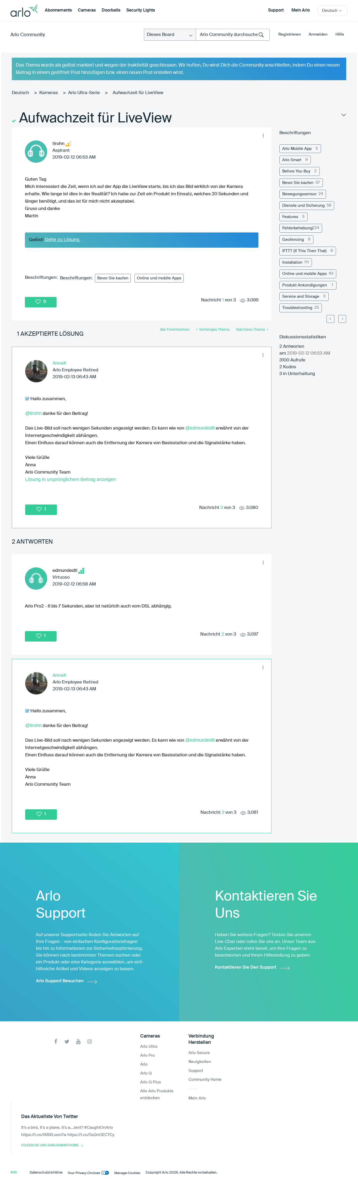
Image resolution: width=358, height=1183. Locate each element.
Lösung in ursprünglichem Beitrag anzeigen (70, 479)
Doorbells (111, 10)
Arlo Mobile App (297, 149)
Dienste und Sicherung (303, 206)
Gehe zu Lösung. (62, 239)
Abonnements (58, 10)
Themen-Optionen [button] (343, 116)
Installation (292, 262)
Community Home (204, 1080)
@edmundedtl (200, 428)
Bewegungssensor (299, 194)
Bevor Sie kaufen (112, 278)
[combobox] (233, 35)
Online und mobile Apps (159, 278)
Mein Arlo (300, 10)
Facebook (55, 1041)
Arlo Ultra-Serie (84, 93)
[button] (263, 135)
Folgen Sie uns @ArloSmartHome (50, 1145)
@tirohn (33, 413)
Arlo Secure (199, 1053)
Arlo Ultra (148, 1047)
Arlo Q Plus (150, 1082)
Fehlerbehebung (297, 228)
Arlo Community (27, 34)
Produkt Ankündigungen (304, 285)
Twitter (67, 1041)
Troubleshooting (297, 308)
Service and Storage (300, 297)
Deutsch (20, 93)
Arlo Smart (291, 160)
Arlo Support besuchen (60, 981)
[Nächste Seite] (342, 319)
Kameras (48, 93)
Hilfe (339, 34)
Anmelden (318, 34)
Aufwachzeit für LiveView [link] (138, 93)
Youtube (78, 1041)
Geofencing (293, 240)
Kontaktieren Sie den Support (245, 967)
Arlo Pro (147, 1055)
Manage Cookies (127, 1173)
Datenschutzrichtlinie (46, 1172)
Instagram (89, 1041)
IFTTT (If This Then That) (304, 251)
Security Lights (140, 10)
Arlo (144, 1064)
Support (276, 10)
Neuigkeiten (199, 1062)
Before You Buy (296, 171)
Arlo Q (146, 1073)
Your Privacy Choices (84, 1173)
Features (290, 217)
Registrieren (289, 34)
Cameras (87, 10)
